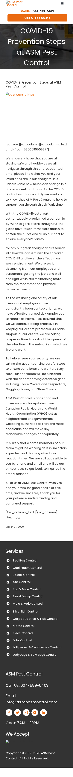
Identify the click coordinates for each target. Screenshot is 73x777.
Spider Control (24, 575)
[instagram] (26, 712)
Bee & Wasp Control (28, 596)
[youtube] (34, 712)
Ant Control (22, 582)
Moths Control (23, 626)
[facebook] (9, 712)
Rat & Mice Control (27, 589)
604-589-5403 (43, 11)
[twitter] (17, 712)
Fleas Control (23, 633)
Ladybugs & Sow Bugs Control (35, 655)
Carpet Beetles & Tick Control (35, 619)
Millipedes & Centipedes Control (37, 647)
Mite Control (22, 640)
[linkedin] (43, 712)
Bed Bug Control (25, 560)
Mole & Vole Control (28, 603)
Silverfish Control (25, 611)
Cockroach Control (27, 568)
